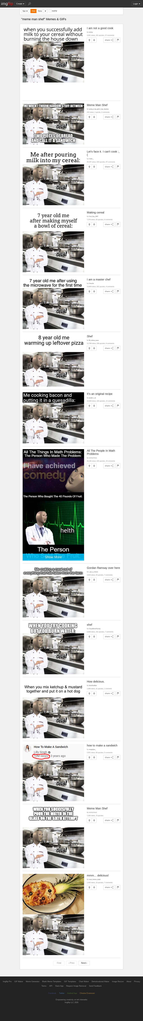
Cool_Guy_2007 (93, 216)
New (40, 11)
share (107, 40)
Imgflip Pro (7, 981)
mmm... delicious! (98, 875)
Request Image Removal (76, 986)
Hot (33, 11)
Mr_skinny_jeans (94, 340)
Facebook (52, 993)
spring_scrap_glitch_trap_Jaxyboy (99, 109)
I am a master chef (98, 279)
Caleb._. (91, 159)
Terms (44, 986)
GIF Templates (70, 981)
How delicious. (96, 681)
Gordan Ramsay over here (103, 567)
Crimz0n (91, 283)
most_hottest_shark (95, 879)
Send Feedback (95, 986)
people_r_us (92, 398)
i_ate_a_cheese (93, 572)
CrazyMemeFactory (95, 628)
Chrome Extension (87, 993)
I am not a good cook (100, 28)
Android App (72, 993)
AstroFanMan (93, 685)
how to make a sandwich (102, 745)
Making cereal (95, 212)
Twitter (61, 993)
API (50, 986)
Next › (84, 963)
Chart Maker (84, 981)
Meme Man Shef (97, 105)
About (129, 981)
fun (24, 11)
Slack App (59, 986)
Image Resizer (118, 981)
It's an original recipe (99, 393)
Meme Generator (32, 981)
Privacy (137, 981)
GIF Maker (18, 981)
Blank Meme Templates (51, 981)
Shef (90, 336)
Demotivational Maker (100, 981)
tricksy (91, 32)
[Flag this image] (117, 40)
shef (89, 624)
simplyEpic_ (92, 749)
